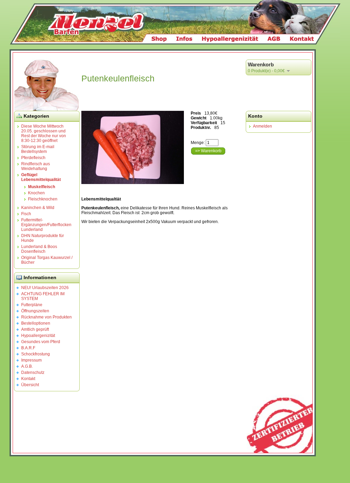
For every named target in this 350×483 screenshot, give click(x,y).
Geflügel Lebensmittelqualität (41, 177)
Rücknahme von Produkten (46, 317)
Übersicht (30, 384)
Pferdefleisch (33, 157)
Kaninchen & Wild (37, 207)
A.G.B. (27, 366)
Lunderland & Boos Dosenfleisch (39, 249)
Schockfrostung (35, 354)
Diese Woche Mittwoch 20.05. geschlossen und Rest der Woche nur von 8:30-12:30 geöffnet (43, 133)
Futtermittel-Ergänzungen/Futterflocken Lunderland (46, 225)
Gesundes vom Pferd (40, 341)
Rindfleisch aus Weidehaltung (35, 166)
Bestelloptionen (35, 323)
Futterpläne (31, 304)
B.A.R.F (28, 347)
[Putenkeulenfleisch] (132, 147)
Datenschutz (32, 372)
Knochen (36, 193)
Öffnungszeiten (35, 311)
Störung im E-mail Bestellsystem (37, 149)
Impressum (31, 360)
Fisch (26, 213)
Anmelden (262, 126)
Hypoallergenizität (38, 335)
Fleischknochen (42, 199)
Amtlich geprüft (35, 329)
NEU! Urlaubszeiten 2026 (45, 287)
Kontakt (28, 378)
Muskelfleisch (41, 186)
